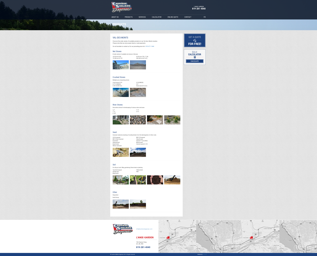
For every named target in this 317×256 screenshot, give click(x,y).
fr (205, 17)
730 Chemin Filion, (141, 242)
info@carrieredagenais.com (144, 229)
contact (187, 17)
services (142, 17)
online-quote (173, 17)
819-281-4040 (199, 8)
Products (128, 17)
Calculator (156, 17)
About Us (115, 17)
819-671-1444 (150, 46)
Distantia (205, 254)
